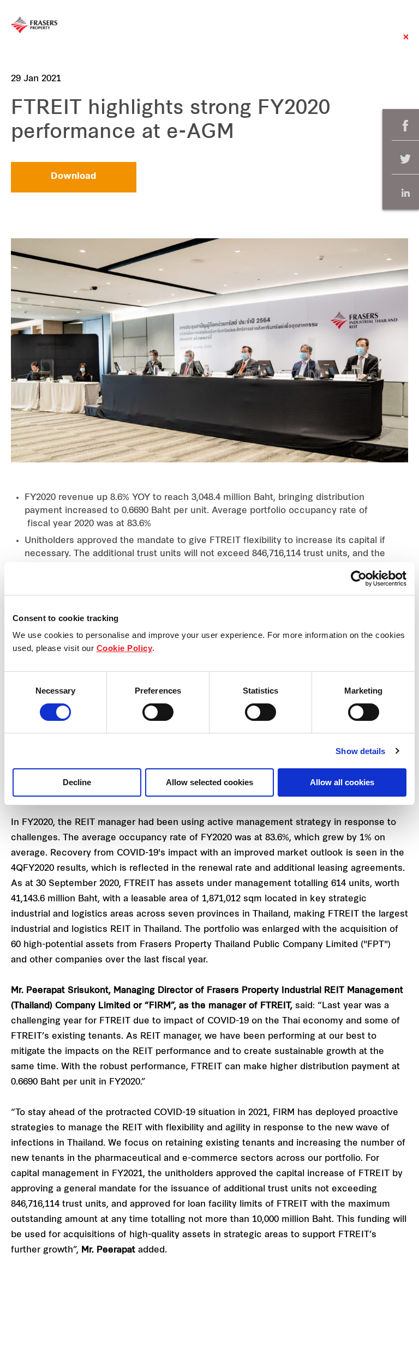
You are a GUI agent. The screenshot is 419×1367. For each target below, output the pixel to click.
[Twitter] (405, 159)
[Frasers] (34, 24)
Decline (77, 782)
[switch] (157, 712)
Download (74, 176)
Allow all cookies (342, 782)
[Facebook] (405, 126)
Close (406, 42)
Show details (360, 751)
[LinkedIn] (405, 193)
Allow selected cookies (209, 782)
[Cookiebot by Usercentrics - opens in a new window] (358, 578)
